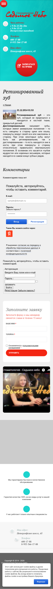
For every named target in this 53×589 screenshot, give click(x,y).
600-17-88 (15, 39)
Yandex (9, 233)
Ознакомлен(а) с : (23, 347)
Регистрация (37, 221)
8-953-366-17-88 (18, 42)
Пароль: (10, 207)
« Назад (7, 105)
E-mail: (9, 196)
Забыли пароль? (13, 209)
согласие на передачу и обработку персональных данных (23, 246)
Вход (16, 221)
